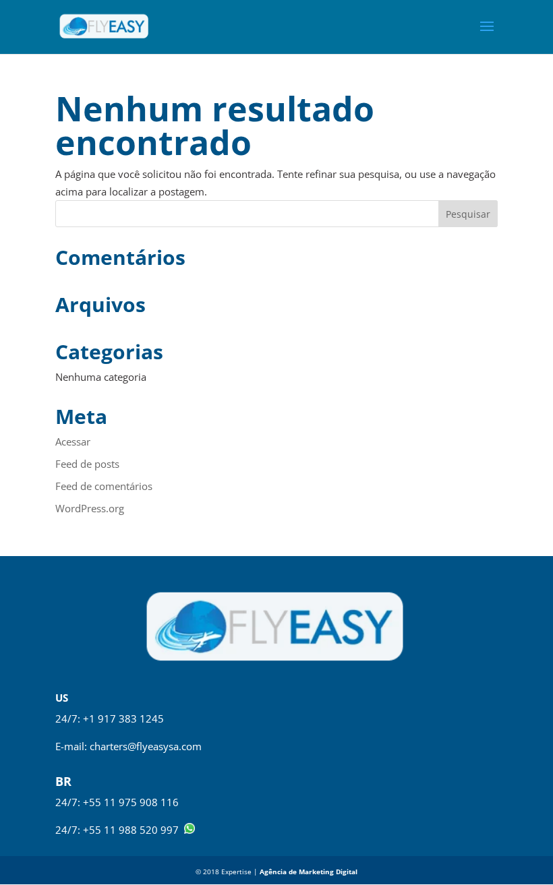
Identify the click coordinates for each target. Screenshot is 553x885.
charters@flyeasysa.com (146, 746)
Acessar (72, 441)
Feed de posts (87, 463)
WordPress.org (89, 508)
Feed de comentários (103, 486)
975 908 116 (149, 802)
